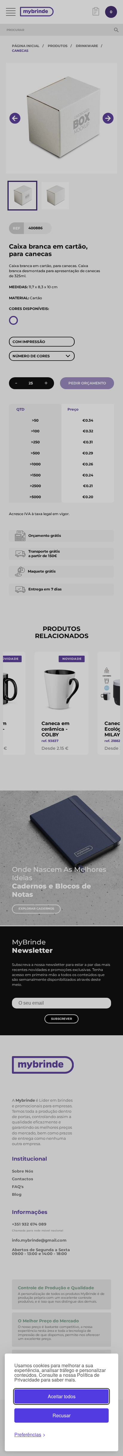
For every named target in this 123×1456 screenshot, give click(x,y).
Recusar (61, 1415)
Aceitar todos (62, 1396)
